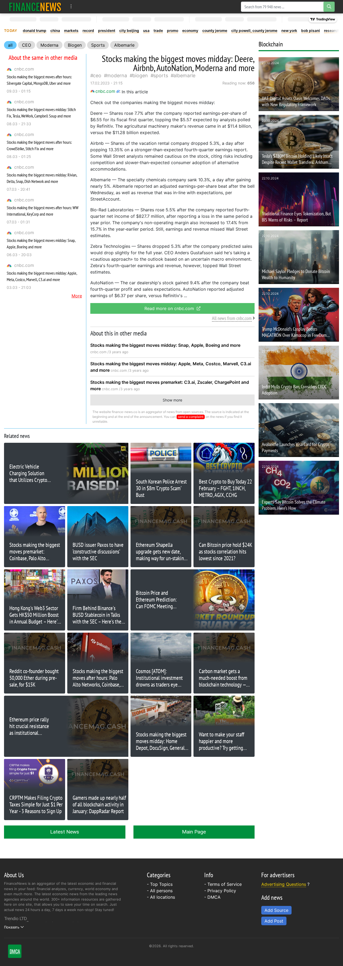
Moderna (49, 45)
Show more (172, 400)
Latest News (64, 832)
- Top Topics (160, 884)
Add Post (273, 921)
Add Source (276, 910)
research (332, 30)
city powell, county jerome (254, 30)
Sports (98, 45)
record (88, 30)
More (77, 295)
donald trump (34, 30)
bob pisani (310, 30)
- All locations (161, 897)
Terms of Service (224, 884)
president (106, 30)
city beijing (129, 30)
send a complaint (190, 417)
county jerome (214, 30)
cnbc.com (24, 69)
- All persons (160, 890)
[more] (71, 6)
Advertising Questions (283, 884)
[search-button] (329, 7)
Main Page (194, 832)
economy (190, 30)
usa (146, 30)
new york (289, 30)
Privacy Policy (221, 890)
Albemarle (124, 45)
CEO (26, 45)
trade (158, 30)
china (55, 30)
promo (172, 30)
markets (71, 30)
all (10, 45)
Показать (11, 927)
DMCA (214, 897)
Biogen (75, 45)
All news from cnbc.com (232, 318)
